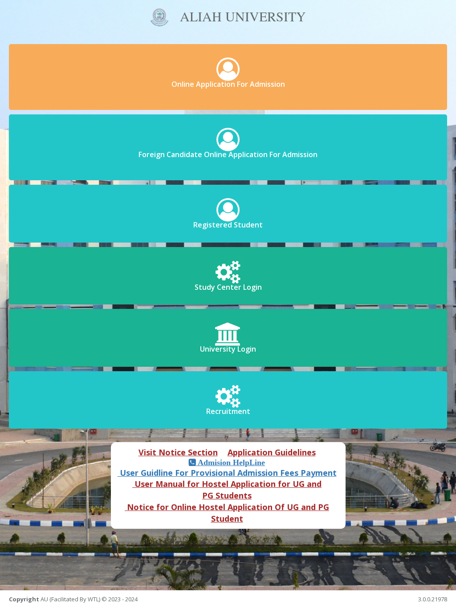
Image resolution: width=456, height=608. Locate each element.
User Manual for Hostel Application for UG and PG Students (227, 489)
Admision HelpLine (230, 462)
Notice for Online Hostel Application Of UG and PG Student (227, 513)
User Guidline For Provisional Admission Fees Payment (227, 472)
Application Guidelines (272, 452)
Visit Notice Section (178, 452)
